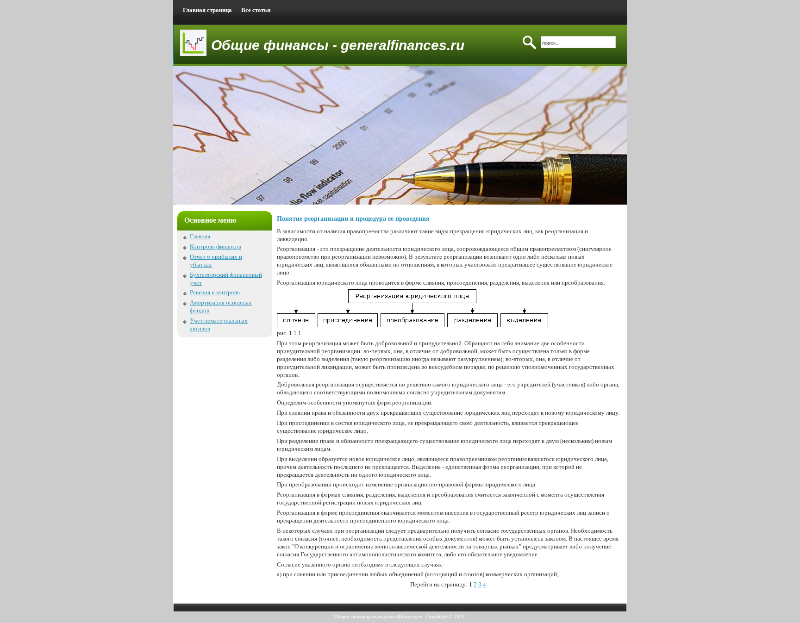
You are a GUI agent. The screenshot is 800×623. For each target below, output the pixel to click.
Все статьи (255, 9)
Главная (200, 236)
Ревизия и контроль (215, 292)
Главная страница (207, 9)
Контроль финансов (215, 246)
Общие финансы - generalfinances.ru (337, 45)
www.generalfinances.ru (397, 616)
